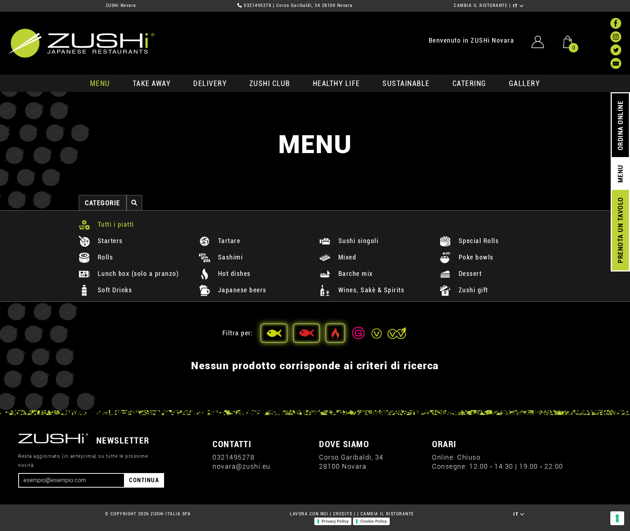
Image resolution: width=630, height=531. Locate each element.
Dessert (469, 273)
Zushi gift (472, 290)
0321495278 (257, 5)
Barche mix (354, 273)
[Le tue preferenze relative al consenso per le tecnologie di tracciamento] (617, 518)
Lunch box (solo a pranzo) (137, 273)
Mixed (346, 257)
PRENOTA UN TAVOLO (620, 230)
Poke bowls (475, 257)
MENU (100, 83)
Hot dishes (233, 273)
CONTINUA (144, 480)
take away (152, 83)
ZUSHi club (269, 83)
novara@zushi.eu (242, 466)
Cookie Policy (373, 521)
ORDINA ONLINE (620, 126)
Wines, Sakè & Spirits (370, 290)
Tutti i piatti (115, 224)
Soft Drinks (114, 290)
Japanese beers (241, 290)
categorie (102, 203)
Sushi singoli (357, 241)
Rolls (104, 257)
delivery (210, 83)
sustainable (406, 83)
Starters (109, 241)
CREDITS (343, 513)
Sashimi (229, 257)
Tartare (228, 241)
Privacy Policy (335, 521)
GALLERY (524, 83)
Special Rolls (477, 241)
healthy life (336, 83)
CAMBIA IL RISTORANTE (481, 5)
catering (469, 83)
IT (516, 5)
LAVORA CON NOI (309, 513)
